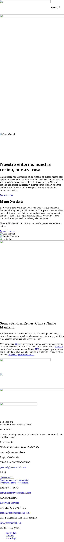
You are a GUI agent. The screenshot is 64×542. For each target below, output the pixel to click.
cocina (9, 195)
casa (2, 195)
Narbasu (59, 346)
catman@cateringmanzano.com (14, 513)
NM (37, 349)
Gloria (18, 344)
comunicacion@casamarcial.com (15, 492)
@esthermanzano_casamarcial (14, 482)
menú (3, 231)
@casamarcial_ (7, 477)
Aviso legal (11, 538)
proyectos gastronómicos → (21, 354)
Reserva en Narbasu (9, 503)
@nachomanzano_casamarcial (14, 480)
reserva (11, 231)
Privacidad (11, 533)
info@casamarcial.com (10, 523)
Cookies (10, 535)
